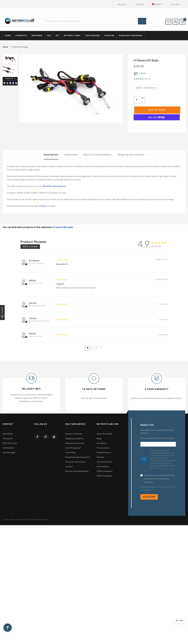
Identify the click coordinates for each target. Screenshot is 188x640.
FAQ (49, 35)
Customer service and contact (75, 464)
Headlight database (130, 35)
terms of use (159, 468)
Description (51, 154)
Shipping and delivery (131, 154)
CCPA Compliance (104, 476)
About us (122, 4)
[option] (71, 88)
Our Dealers (102, 443)
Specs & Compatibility (97, 154)
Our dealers (93, 35)
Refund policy (103, 466)
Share (2, 310)
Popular (109, 35)
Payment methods (73, 434)
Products (21, 35)
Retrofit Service (104, 452)
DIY (57, 35)
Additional (70, 154)
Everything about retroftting (73, 450)
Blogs (99, 438)
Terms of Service (104, 462)
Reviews (100, 457)
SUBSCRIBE (149, 497)
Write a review (30, 246)
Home (8, 35)
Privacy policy (103, 448)
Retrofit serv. (72, 35)
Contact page (9, 452)
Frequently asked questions (77, 457)
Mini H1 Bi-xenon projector (54, 186)
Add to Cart (157, 110)
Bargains (37, 35)
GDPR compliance (105, 471)
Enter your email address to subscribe (157, 438)
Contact (140, 4)
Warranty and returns (74, 443)
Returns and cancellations (77, 471)
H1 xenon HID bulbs (63, 227)
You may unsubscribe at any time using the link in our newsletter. (157, 488)
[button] (158, 4)
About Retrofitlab (104, 434)
